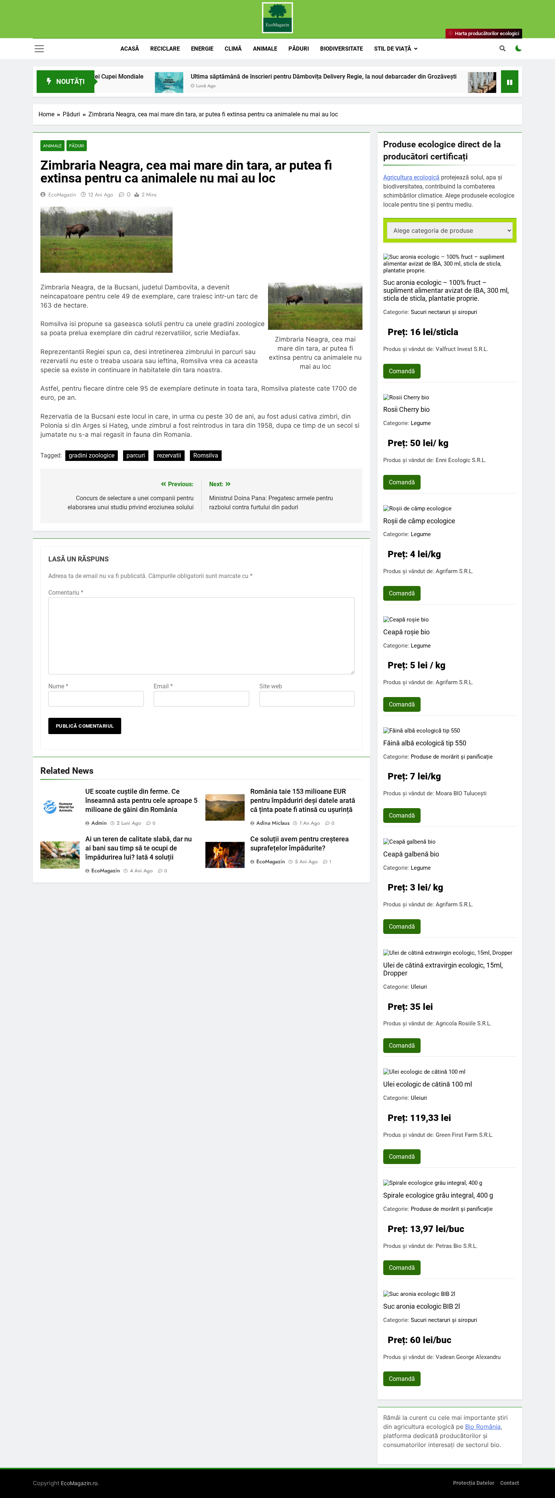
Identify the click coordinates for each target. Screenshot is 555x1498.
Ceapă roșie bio (406, 632)
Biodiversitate (341, 48)
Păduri (298, 48)
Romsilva (205, 455)
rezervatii (169, 455)
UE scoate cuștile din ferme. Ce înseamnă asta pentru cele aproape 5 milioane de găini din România (141, 800)
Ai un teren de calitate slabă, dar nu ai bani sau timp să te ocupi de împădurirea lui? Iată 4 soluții (138, 848)
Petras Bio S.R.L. (457, 1246)
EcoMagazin (62, 194)
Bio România (483, 1426)
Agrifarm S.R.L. (454, 571)
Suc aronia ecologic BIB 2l (421, 1306)
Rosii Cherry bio (406, 409)
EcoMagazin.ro (79, 1483)
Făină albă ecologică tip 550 (424, 743)
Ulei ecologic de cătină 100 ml (427, 1084)
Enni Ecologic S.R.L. (461, 460)
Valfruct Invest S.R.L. (462, 349)
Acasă (129, 48)
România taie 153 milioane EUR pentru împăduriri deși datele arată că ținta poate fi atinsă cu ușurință (302, 800)
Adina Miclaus (273, 823)
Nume (58, 686)
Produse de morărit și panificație (452, 756)
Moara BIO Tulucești (461, 793)
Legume (421, 423)
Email (163, 686)
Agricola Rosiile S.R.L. (464, 1023)
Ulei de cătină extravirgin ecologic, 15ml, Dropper (443, 969)
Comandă (402, 371)
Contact (509, 1483)
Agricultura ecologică (411, 177)
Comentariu (65, 592)
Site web (270, 686)
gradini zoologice (91, 455)
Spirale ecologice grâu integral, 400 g (438, 1195)
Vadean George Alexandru (468, 1357)
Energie (202, 48)
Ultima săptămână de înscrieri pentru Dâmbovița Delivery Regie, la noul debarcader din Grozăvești (283, 76)
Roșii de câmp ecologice (419, 521)
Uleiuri (419, 986)
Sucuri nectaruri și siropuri (444, 312)
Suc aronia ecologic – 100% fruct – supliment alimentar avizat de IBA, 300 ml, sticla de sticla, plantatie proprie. (446, 290)
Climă (233, 48)
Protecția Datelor (473, 1483)
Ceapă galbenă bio (411, 854)
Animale (265, 48)
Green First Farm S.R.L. (464, 1135)
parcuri (135, 455)
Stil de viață (392, 48)
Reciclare (165, 48)
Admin (99, 823)
